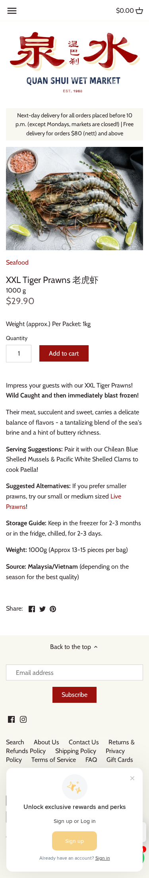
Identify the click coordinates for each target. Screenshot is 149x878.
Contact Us (84, 742)
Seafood (17, 262)
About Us (46, 742)
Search (15, 742)
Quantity (16, 338)
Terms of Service (53, 759)
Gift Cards (119, 759)
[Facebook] (11, 718)
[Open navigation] (12, 11)
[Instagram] (23, 718)
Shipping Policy (75, 751)
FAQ (91, 759)
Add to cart (64, 353)
